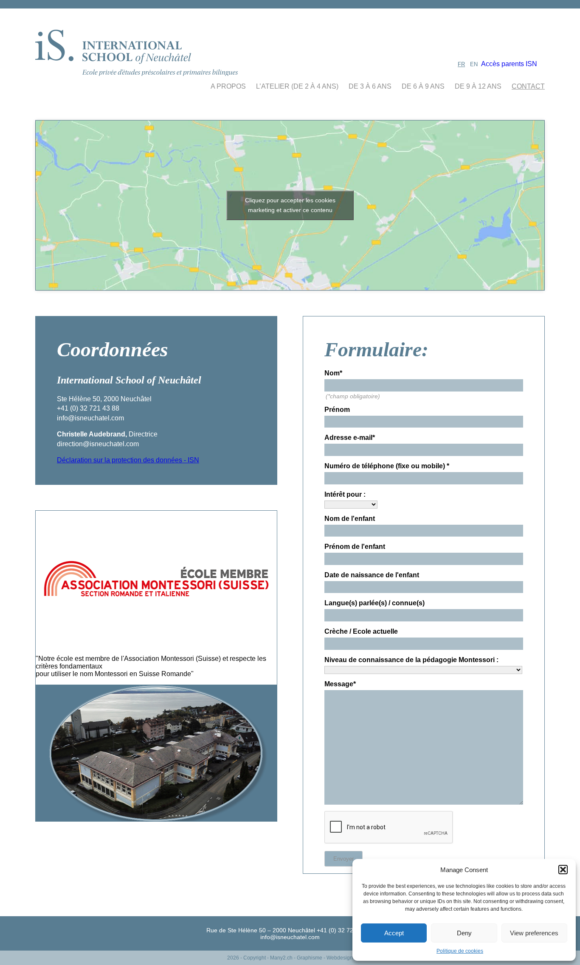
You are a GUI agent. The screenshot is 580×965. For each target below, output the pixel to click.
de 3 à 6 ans (370, 86)
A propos (228, 86)
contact (528, 86)
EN (474, 64)
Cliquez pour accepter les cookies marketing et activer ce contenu (290, 205)
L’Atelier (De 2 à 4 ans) (297, 86)
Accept (394, 933)
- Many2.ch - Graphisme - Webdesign (310, 958)
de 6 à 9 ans (423, 86)
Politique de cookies (459, 951)
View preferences (534, 933)
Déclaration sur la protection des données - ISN (128, 460)
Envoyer (343, 859)
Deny (464, 933)
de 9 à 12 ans (478, 86)
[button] (563, 869)
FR (461, 64)
